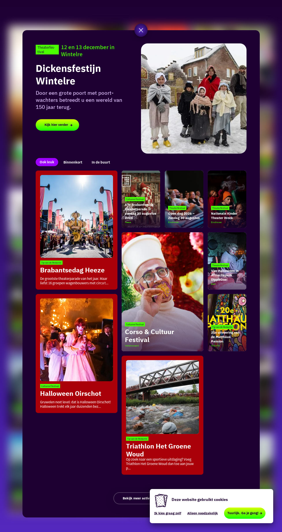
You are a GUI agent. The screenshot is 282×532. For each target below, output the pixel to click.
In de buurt (101, 162)
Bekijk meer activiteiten (141, 498)
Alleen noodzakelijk (202, 513)
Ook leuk (47, 162)
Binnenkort (72, 162)
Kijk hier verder (56, 125)
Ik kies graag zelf (167, 513)
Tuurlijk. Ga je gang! (243, 513)
